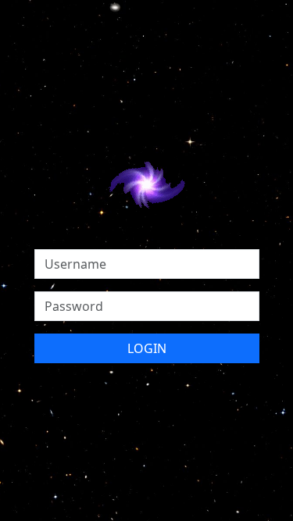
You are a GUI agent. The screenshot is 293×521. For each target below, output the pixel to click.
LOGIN (146, 348)
